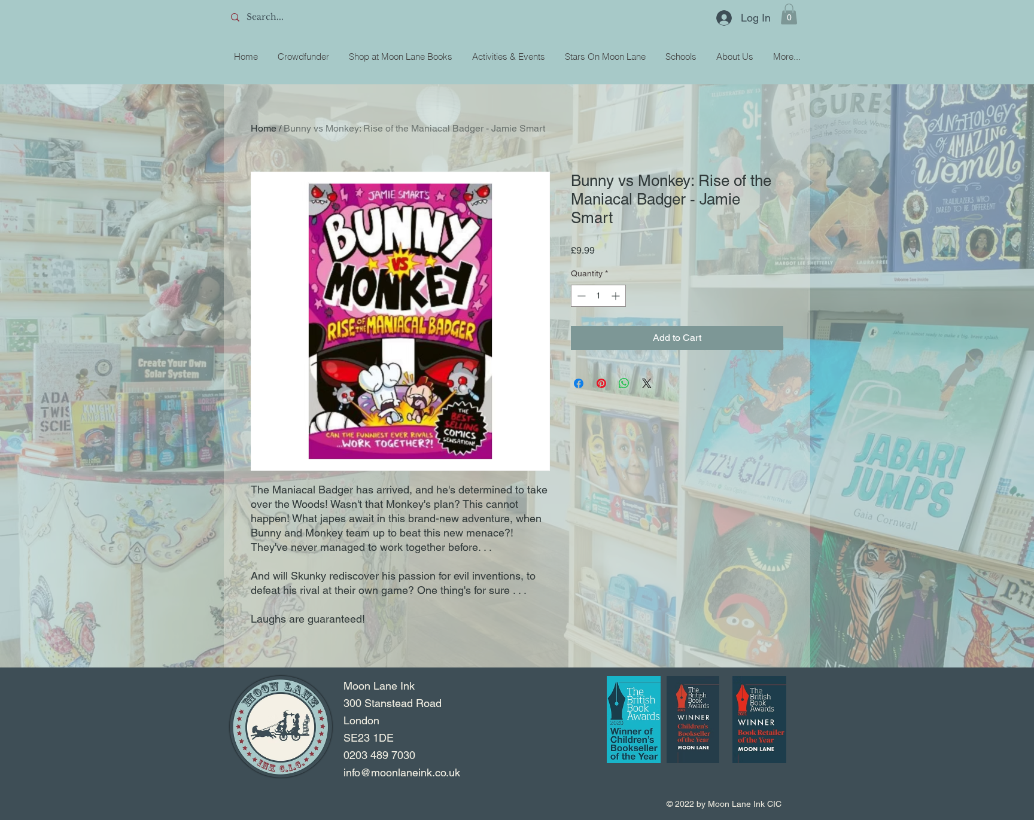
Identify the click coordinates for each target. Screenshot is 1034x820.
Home (263, 128)
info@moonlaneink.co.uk (401, 772)
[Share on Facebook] (578, 383)
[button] (789, 14)
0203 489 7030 (379, 755)
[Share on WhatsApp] (624, 383)
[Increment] (616, 295)
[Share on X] (647, 383)
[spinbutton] (598, 295)
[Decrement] (580, 295)
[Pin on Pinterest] (601, 383)
